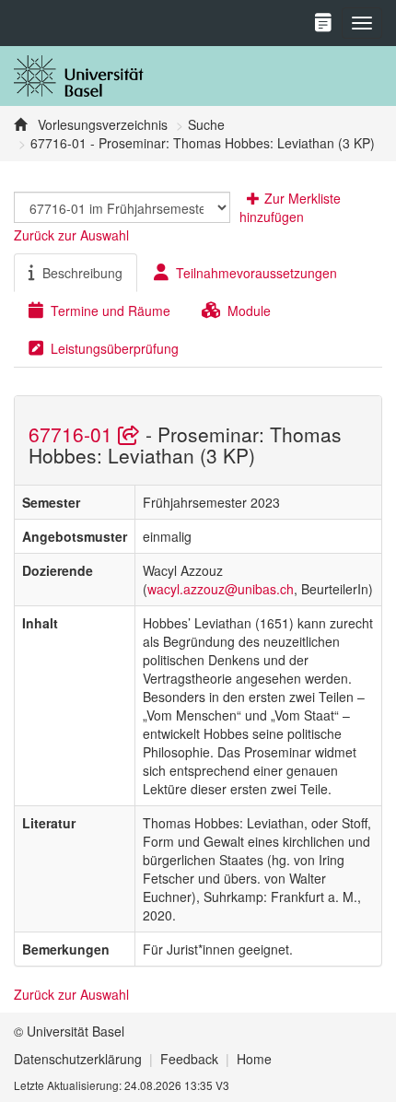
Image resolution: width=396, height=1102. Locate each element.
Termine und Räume (110, 310)
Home (254, 1058)
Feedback (189, 1058)
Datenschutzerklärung (78, 1058)
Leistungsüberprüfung (115, 348)
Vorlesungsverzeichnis (101, 124)
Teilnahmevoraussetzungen (256, 273)
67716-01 (73, 434)
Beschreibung (82, 273)
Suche (206, 124)
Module (249, 310)
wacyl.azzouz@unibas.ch (220, 589)
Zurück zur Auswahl (71, 235)
